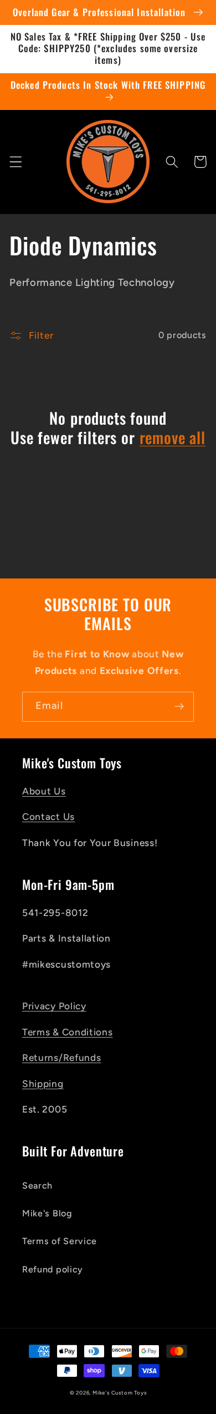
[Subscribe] (179, 707)
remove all (172, 437)
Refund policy (52, 1269)
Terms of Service (59, 1241)
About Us (44, 791)
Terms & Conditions (67, 1032)
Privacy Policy (54, 1006)
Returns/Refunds (61, 1057)
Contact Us (48, 816)
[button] (16, 162)
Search (37, 1185)
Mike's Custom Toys (119, 1393)
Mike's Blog (47, 1213)
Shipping (43, 1083)
